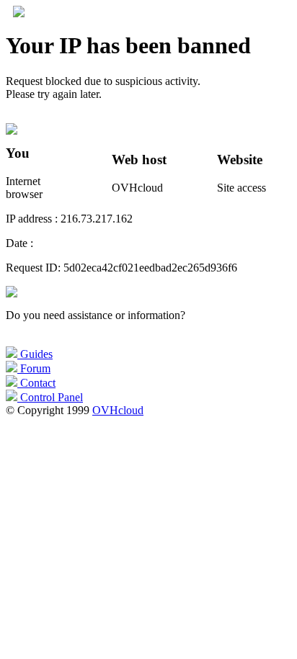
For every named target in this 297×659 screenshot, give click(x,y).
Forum (33, 368)
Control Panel (50, 397)
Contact (36, 383)
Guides (35, 354)
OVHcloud (117, 410)
